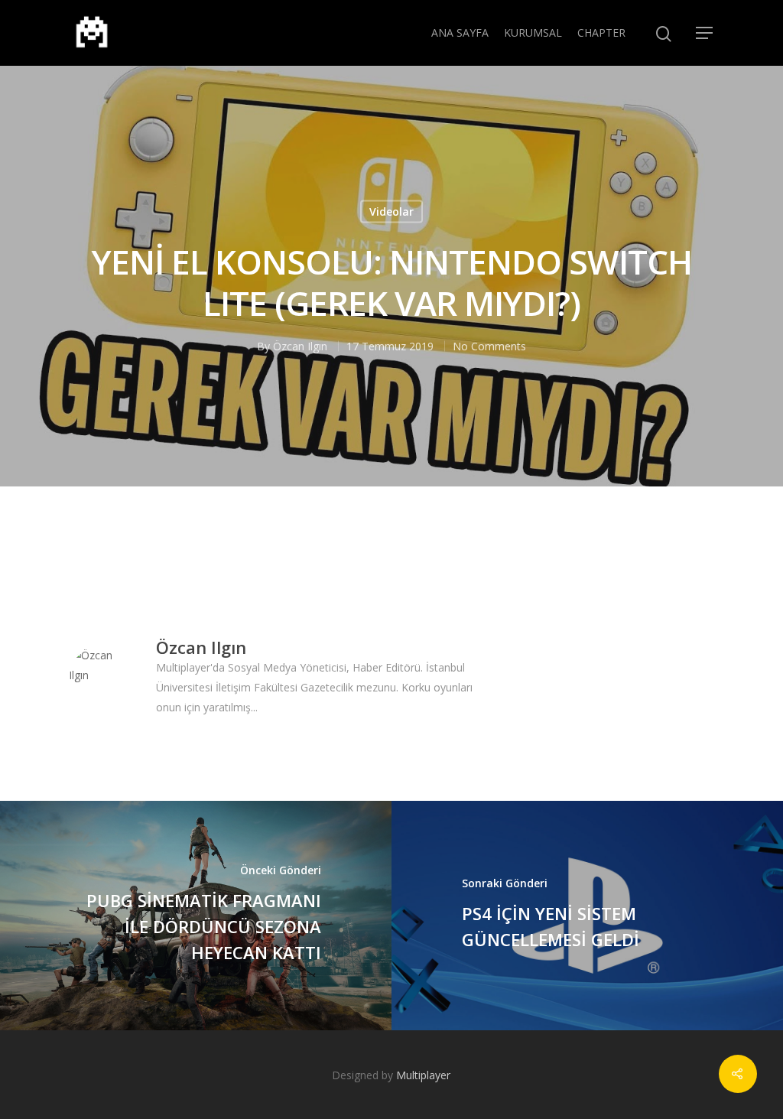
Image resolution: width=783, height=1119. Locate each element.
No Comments (489, 346)
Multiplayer (423, 1075)
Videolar (391, 211)
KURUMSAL (533, 32)
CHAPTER (601, 32)
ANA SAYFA (460, 32)
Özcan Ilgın (300, 346)
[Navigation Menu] (705, 33)
